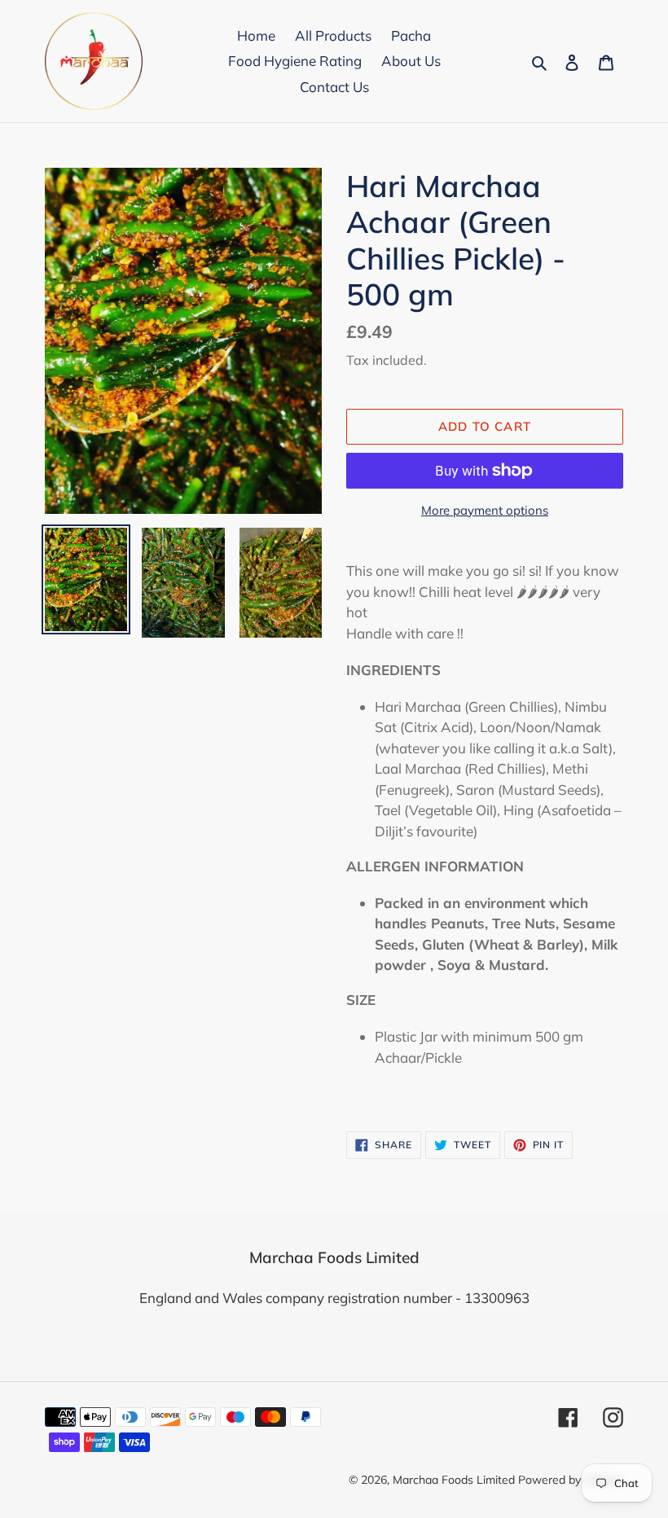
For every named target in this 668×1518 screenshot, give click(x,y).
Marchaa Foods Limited (454, 1479)
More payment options (484, 510)
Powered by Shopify (570, 1479)
